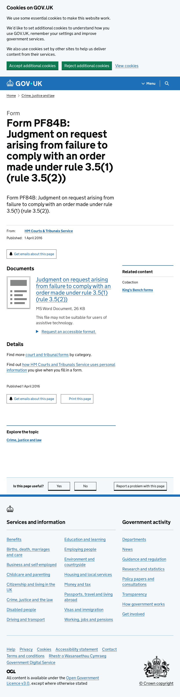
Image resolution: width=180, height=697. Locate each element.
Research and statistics (143, 569)
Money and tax (77, 584)
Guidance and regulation (144, 559)
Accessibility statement (77, 649)
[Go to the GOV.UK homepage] (24, 83)
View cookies (127, 66)
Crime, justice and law (38, 95)
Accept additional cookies (32, 65)
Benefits (14, 539)
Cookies (44, 649)
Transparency (134, 594)
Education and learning (85, 539)
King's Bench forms (137, 290)
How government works (143, 604)
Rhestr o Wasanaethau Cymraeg (77, 655)
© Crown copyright (156, 683)
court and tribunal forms (47, 354)
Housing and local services (88, 574)
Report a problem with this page (140, 486)
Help (11, 649)
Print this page (80, 399)
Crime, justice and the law (30, 599)
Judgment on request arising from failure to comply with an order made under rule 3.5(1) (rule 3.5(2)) (73, 289)
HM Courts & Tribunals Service (49, 231)
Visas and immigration (83, 609)
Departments (134, 539)
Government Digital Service (31, 662)
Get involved (133, 613)
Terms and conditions (26, 655)
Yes (63, 486)
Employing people (80, 549)
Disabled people (21, 609)
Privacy (26, 649)
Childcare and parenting (28, 574)
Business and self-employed (32, 564)
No (89, 486)
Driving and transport (26, 619)
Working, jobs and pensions (88, 619)
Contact (109, 649)
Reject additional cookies (86, 65)
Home (11, 95)
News (127, 549)
